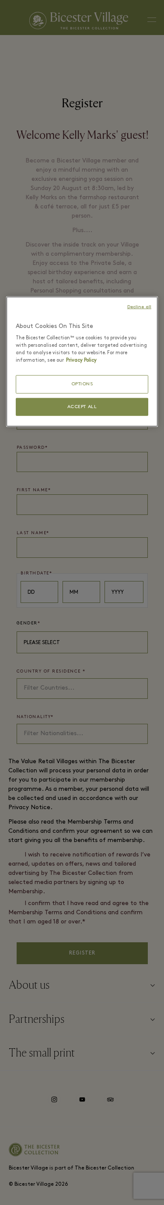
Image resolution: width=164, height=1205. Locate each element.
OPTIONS (82, 384)
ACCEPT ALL (82, 406)
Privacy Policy (81, 360)
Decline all (139, 306)
